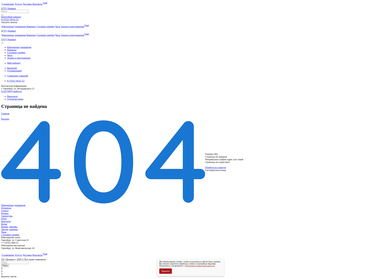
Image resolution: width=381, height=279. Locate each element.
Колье (4, 224)
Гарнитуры (7, 216)
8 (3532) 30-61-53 (9, 19)
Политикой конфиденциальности (200, 266)
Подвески (6, 208)
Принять (165, 271)
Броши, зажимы (9, 226)
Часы (3, 232)
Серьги (4, 210)
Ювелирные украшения (13, 205)
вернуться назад (218, 170)
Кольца (4, 213)
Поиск (5, 265)
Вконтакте (12, 96)
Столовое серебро (10, 234)
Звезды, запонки (9, 229)
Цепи (4, 218)
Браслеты (6, 221)
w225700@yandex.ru (11, 91)
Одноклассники (15, 99)
